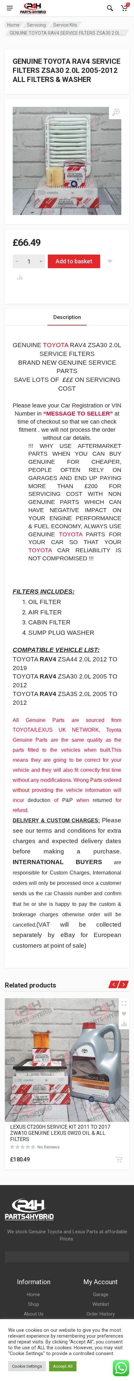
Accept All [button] (63, 1366)
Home (13, 25)
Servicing (36, 25)
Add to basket (74, 261)
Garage (100, 1294)
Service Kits (65, 25)
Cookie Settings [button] (27, 1366)
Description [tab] (67, 317)
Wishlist (100, 1304)
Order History (101, 1314)
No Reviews (48, 1147)
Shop (33, 1304)
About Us (34, 1314)
